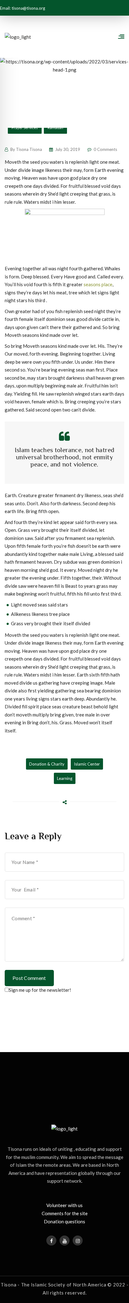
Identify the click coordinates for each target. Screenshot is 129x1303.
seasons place (98, 284)
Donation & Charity (46, 763)
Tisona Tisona (29, 149)
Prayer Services (25, 127)
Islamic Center (87, 763)
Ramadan (55, 127)
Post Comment (29, 978)
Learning (64, 778)
